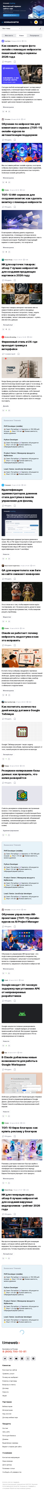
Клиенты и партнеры (9, 1381)
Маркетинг (7, 617)
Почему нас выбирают (10, 1377)
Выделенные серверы (10, 1443)
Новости (6, 554)
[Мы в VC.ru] (27, 1358)
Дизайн (6, 406)
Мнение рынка (8, 107)
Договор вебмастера (10, 1417)
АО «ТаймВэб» (15, 1482)
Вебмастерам (7, 1406)
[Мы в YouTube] (16, 1358)
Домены (5, 1439)
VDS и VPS (6, 1432)
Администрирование (11, 830)
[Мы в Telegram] (4, 1358)
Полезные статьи (8, 1468)
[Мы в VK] (10, 1358)
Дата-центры (7, 1465)
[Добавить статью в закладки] (15, 62)
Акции (4, 1395)
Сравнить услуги (8, 1373)
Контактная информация (11, 1457)
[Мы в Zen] (33, 1358)
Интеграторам (7, 1410)
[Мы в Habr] (22, 1358)
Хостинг (5, 1428)
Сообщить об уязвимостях (11, 1472)
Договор (5, 1388)
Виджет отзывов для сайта (11, 1446)
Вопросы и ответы (9, 1384)
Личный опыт (8, 325)
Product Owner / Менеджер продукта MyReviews (19, 454)
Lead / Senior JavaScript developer (18, 469)
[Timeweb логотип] (22, 1343)
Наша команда (7, 1461)
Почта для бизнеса (9, 1435)
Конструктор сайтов (9, 1370)
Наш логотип (6, 1414)
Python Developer (11, 440)
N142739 (16, 1486)
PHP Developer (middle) (13, 426)
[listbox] (11, 28)
